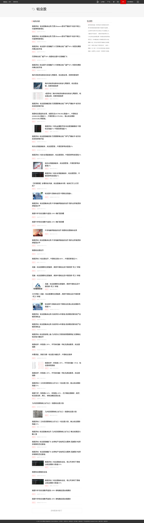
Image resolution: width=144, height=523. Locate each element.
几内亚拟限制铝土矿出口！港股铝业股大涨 (48, 403)
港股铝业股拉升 (38, 250)
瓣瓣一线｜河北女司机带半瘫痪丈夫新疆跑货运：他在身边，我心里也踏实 (100, 42)
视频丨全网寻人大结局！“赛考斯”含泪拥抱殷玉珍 (100, 51)
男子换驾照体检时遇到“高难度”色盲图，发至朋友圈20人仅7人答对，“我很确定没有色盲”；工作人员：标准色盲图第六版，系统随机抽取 (100, 27)
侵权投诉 (106, 521)
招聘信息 (71, 521)
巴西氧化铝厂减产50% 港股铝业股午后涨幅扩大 (49, 56)
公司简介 (61, 521)
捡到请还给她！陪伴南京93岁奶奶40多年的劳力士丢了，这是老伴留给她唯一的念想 (100, 25)
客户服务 (76, 521)
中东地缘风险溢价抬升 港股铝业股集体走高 (61, 230)
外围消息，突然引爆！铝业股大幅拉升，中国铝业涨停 (52, 354)
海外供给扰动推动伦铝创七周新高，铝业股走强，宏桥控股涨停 (55, 75)
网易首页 (5, 1)
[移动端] (98, 2)
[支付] (114, 2)
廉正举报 (101, 521)
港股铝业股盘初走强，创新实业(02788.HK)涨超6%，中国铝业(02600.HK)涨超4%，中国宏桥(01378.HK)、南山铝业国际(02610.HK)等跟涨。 (55, 116)
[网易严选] (109, 2)
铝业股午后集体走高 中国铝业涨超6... (58, 193)
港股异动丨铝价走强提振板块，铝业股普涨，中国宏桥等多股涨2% (56, 155)
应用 (10, 1)
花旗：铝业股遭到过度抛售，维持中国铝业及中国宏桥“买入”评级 (56, 267)
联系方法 (66, 521)
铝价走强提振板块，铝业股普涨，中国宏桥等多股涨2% (52, 146)
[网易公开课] (103, 2)
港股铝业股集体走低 (39, 472)
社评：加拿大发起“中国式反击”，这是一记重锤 (100, 45)
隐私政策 (81, 521)
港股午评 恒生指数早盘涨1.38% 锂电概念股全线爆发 (51, 490)
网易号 (33, 31)
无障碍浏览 (15, 1)
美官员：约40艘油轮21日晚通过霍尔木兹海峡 (99, 39)
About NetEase (54, 521)
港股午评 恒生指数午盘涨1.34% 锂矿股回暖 (48, 213)
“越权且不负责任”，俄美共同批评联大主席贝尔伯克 (100, 33)
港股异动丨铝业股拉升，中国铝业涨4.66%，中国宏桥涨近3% (54, 259)
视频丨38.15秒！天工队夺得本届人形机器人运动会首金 (100, 48)
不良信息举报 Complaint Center (91, 521)
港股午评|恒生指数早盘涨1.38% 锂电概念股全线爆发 (51, 499)
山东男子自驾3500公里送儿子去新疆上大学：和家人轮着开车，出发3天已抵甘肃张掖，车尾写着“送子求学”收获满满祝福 (100, 30)
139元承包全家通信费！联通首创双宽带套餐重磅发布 (100, 36)
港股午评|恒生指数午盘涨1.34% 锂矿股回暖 (48, 222)
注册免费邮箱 (130, 1)
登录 (123, 1)
